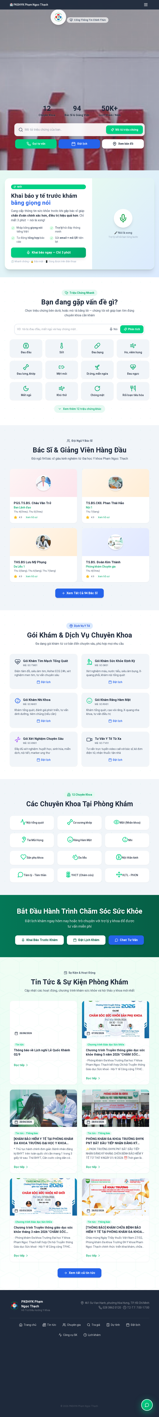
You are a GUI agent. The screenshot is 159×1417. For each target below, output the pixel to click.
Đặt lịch (46, 682)
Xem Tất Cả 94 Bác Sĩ (82, 593)
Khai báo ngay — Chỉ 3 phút (51, 252)
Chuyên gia (74, 1324)
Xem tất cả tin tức (82, 1273)
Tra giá (96, 1324)
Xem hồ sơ (31, 517)
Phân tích (134, 329)
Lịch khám (94, 1335)
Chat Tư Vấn (129, 940)
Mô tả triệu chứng (126, 129)
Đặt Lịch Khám (88, 940)
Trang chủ (30, 1324)
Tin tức (51, 1324)
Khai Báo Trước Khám (42, 940)
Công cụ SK (70, 1335)
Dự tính (115, 1324)
